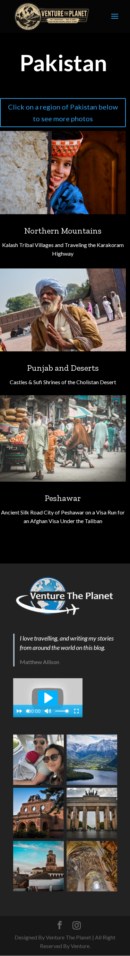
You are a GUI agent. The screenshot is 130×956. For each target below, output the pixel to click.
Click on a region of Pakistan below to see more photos (63, 113)
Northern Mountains (63, 231)
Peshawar (63, 498)
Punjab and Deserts (63, 368)
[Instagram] (77, 925)
